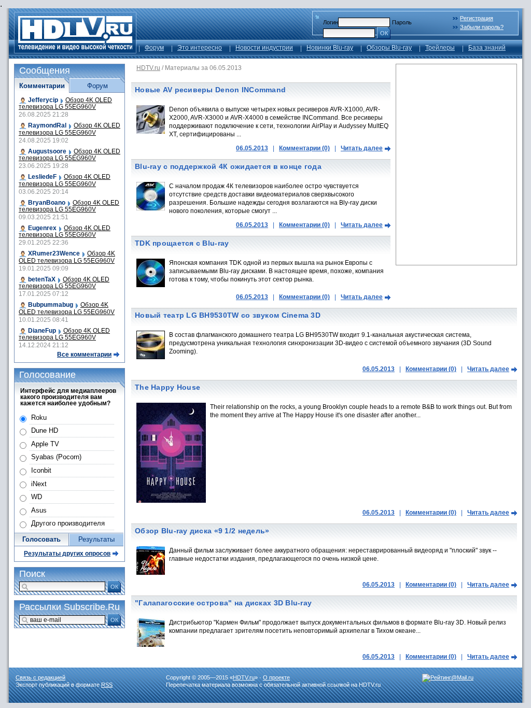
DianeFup (42, 330)
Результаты (96, 539)
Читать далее (362, 148)
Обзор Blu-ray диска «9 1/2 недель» (202, 531)
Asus (39, 510)
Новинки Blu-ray (329, 47)
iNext (39, 484)
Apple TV (45, 444)
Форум (154, 47)
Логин (330, 22)
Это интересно (199, 47)
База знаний (487, 47)
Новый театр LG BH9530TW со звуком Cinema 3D (227, 315)
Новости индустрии (264, 47)
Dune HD (44, 430)
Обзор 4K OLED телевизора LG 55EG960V (65, 103)
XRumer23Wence (54, 253)
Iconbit (41, 470)
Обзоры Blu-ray (389, 47)
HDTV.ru (148, 68)
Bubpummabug (50, 304)
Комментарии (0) (304, 148)
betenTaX (41, 279)
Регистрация (476, 18)
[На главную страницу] (75, 50)
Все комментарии (84, 354)
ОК (384, 33)
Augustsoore (47, 151)
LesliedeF (42, 176)
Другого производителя (68, 523)
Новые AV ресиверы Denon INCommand (210, 90)
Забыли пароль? (482, 27)
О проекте (276, 677)
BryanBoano (46, 202)
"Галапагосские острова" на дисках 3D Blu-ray (223, 603)
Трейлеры (440, 47)
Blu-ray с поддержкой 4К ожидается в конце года (228, 166)
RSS (107, 685)
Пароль (402, 22)
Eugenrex (42, 228)
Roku (39, 417)
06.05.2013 (252, 148)
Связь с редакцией (40, 677)
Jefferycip (43, 100)
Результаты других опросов (67, 553)
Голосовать (41, 539)
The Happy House (167, 387)
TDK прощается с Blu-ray (182, 243)
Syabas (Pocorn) (56, 457)
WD (36, 497)
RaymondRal (47, 125)
